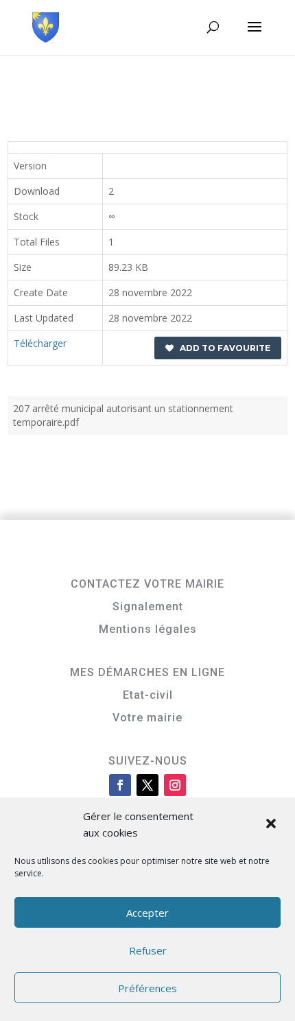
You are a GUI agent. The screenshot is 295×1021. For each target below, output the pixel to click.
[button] (272, 825)
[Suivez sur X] (147, 785)
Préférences (147, 988)
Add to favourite (222, 348)
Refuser (148, 950)
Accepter (147, 913)
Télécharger (40, 343)
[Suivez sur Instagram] (175, 785)
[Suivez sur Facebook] (120, 785)
